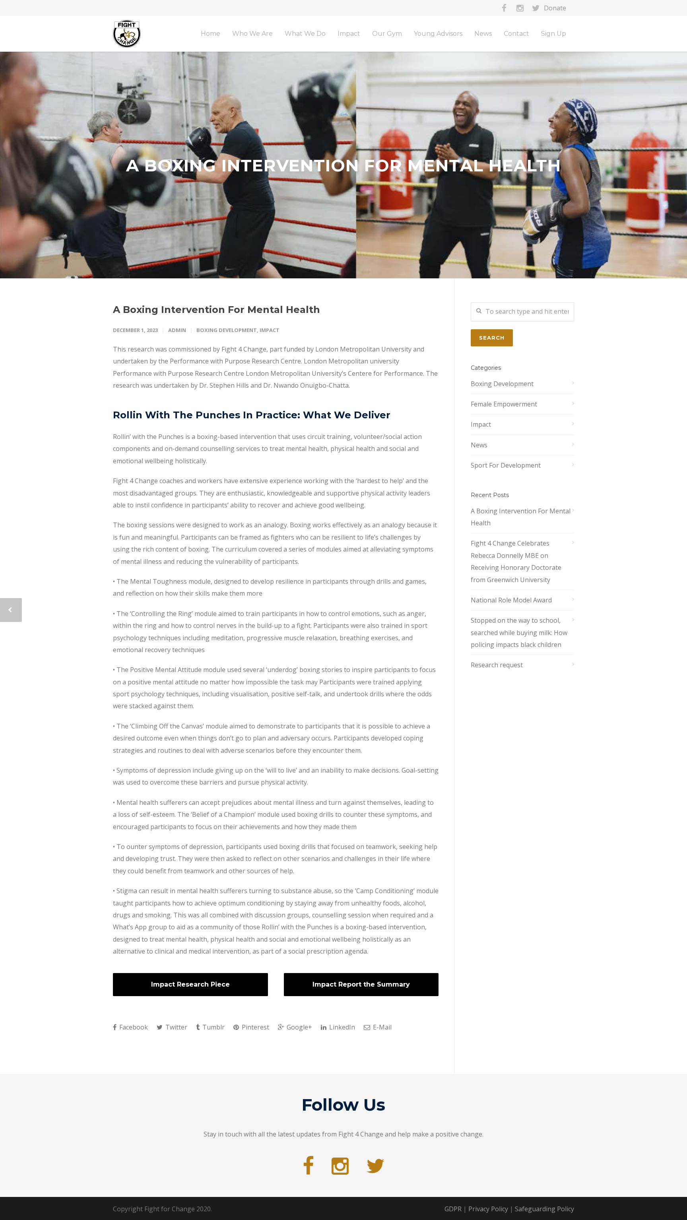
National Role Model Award (511, 600)
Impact (269, 330)
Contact (516, 33)
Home (210, 33)
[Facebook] (504, 8)
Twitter (175, 1027)
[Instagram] (520, 8)
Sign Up (553, 33)
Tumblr (213, 1027)
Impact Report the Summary (361, 984)
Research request (497, 665)
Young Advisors (438, 33)
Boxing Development (226, 330)
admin (177, 330)
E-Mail (381, 1027)
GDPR (453, 1208)
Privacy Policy (488, 1208)
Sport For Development (506, 465)
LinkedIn (341, 1027)
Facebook (133, 1027)
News (479, 445)
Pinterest (254, 1027)
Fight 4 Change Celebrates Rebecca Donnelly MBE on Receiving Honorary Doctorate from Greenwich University (516, 561)
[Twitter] (536, 8)
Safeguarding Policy (544, 1208)
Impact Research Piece (190, 984)
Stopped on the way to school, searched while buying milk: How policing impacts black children (519, 632)
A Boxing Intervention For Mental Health (216, 309)
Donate (555, 8)
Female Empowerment (504, 404)
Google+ (298, 1027)
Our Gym (387, 33)
